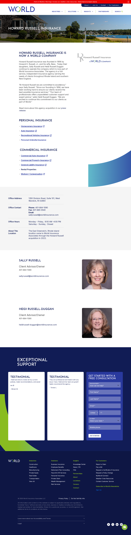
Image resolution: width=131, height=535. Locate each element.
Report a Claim (101, 464)
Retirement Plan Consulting (60, 470)
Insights (87, 11)
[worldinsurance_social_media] (108, 524)
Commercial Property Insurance (35, 160)
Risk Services (55, 484)
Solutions (72, 11)
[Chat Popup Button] (124, 527)
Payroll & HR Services (58, 473)
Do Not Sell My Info (78, 498)
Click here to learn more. (87, 2)
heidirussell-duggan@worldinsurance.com (38, 325)
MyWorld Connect (102, 476)
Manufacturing (34, 470)
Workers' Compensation (31, 174)
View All (32, 481)
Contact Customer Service (105, 481)
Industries (56, 11)
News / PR (76, 467)
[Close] (128, 2)
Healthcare (33, 467)
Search (118, 11)
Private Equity (33, 473)
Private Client (55, 478)
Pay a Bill (99, 467)
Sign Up (98, 490)
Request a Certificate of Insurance (107, 470)
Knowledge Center (79, 464)
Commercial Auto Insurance (33, 156)
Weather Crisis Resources (104, 478)
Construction (33, 464)
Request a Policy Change (104, 473)
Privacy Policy (63, 498)
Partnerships (103, 11)
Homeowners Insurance (31, 126)
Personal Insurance (58, 476)
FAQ (74, 470)
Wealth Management (58, 481)
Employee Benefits (57, 467)
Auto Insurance (27, 131)
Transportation (34, 478)
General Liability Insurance (32, 165)
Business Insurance (57, 464)
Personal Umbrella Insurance (33, 140)
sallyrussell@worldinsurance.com (43, 215)
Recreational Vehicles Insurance (35, 135)
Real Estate (33, 476)
